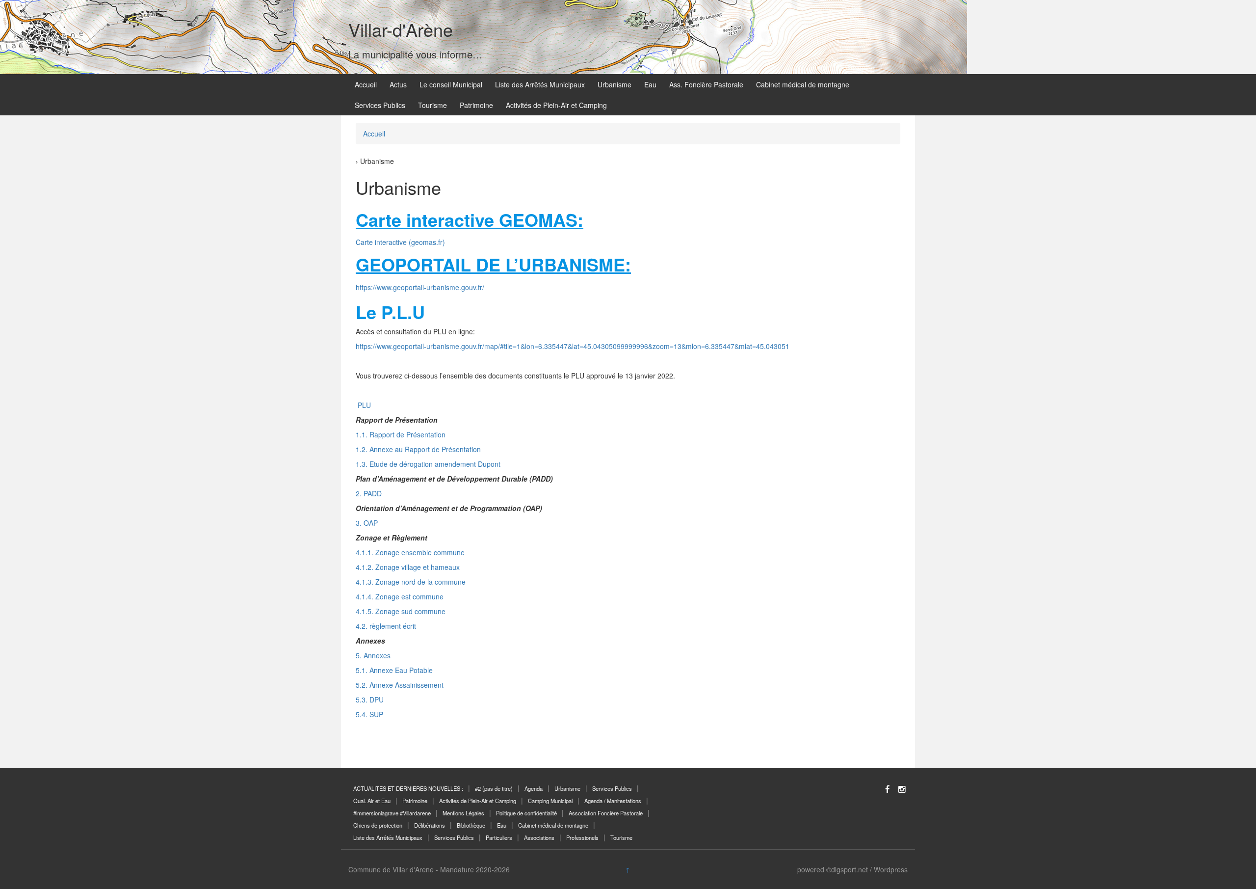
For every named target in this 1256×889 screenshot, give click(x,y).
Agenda (533, 788)
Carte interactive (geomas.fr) (400, 242)
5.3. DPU (370, 699)
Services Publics (380, 105)
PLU (363, 405)
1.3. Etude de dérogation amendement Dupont (428, 464)
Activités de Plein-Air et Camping (556, 105)
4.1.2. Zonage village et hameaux (408, 567)
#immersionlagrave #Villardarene (392, 813)
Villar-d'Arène (400, 29)
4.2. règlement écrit (386, 626)
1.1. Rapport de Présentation (400, 434)
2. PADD (369, 493)
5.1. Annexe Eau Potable (394, 670)
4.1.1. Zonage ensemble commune (410, 552)
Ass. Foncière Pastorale (706, 84)
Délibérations (429, 825)
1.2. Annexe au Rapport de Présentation (418, 449)
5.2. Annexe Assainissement (400, 685)
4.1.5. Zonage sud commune (400, 611)
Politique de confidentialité (526, 813)
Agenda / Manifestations (612, 801)
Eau (650, 84)
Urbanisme (614, 84)
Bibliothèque (471, 825)
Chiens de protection (377, 825)
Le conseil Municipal (450, 84)
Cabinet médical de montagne (802, 84)
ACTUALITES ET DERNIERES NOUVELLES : (408, 788)
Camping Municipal (550, 801)
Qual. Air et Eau (372, 801)
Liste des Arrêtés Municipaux (540, 84)
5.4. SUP (369, 714)
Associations (539, 837)
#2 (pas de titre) (494, 788)
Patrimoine (476, 105)
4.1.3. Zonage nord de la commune (411, 582)
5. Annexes (373, 655)
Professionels (582, 837)
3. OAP (367, 523)
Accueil (366, 84)
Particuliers (499, 837)
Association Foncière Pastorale (606, 813)
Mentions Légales (463, 813)
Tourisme (432, 105)
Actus (398, 84)
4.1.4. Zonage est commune (400, 596)
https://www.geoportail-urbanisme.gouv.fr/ (420, 287)
